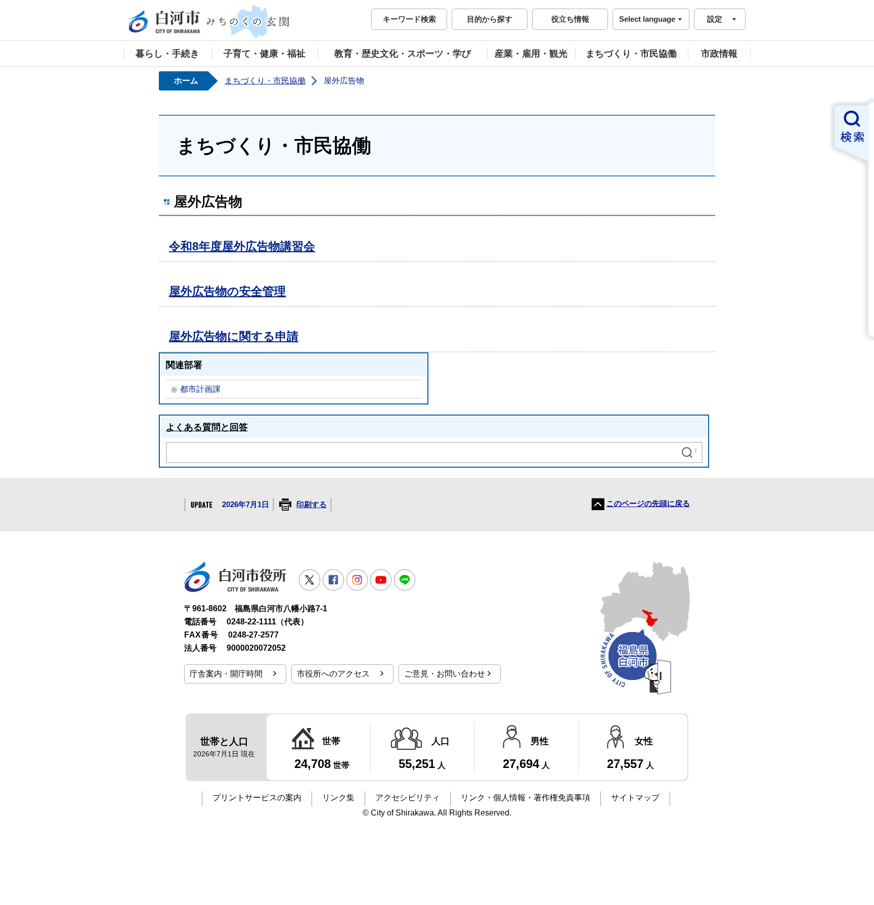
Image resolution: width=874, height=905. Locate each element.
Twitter (309, 580)
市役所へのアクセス (333, 673)
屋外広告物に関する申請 (233, 336)
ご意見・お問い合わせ (444, 673)
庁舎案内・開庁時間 (226, 673)
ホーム (186, 80)
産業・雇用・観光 (531, 54)
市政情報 (719, 54)
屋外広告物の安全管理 (227, 291)
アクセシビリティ (407, 797)
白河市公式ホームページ (209, 21)
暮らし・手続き (167, 54)
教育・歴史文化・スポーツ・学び (402, 54)
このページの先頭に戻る (648, 504)
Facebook (333, 580)
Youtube (380, 580)
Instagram (357, 580)
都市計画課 (200, 389)
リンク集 (338, 797)
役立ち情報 (570, 19)
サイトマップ (635, 797)
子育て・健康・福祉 (264, 54)
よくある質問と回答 (207, 427)
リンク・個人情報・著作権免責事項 (525, 797)
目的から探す (489, 19)
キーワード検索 (409, 19)
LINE (404, 580)
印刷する (311, 505)
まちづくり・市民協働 (631, 54)
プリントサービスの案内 (256, 797)
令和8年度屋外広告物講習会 (242, 246)
